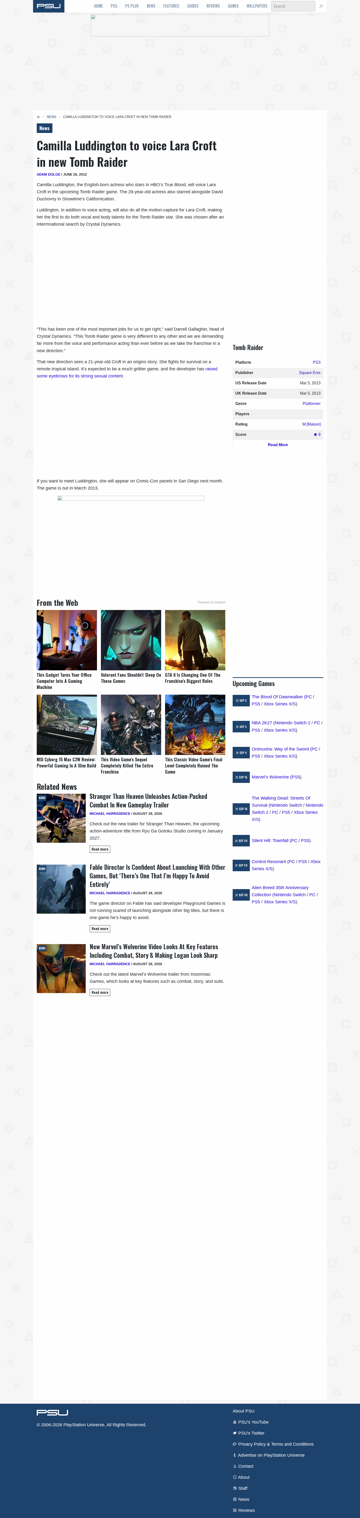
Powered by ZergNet (211, 602)
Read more (100, 849)
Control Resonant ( (270, 861)
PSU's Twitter (250, 1433)
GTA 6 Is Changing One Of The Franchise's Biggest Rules (192, 678)
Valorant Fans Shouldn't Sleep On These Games (131, 678)
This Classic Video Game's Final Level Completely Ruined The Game (193, 765)
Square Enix (310, 373)
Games (233, 6)
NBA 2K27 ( (263, 722)
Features (171, 6)
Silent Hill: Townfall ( (271, 840)
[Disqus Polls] (131, 1069)
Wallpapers (257, 6)
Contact (245, 1466)
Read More (278, 445)
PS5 (114, 6)
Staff (242, 1488)
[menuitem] (98, 6)
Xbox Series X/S (280, 703)
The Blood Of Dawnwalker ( (279, 696)
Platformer (312, 404)
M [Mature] (311, 424)
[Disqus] (131, 1197)
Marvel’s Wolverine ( (272, 777)
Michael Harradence (110, 814)
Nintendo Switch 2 (292, 722)
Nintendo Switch (286, 805)
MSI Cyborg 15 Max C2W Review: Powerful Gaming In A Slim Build (66, 762)
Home (98, 6)
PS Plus (132, 6)
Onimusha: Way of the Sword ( (282, 749)
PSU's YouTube (253, 1422)
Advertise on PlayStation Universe (271, 1455)
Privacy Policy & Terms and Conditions (275, 1444)
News (151, 6)
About (243, 1477)
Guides (193, 6)
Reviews (213, 6)
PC (309, 696)
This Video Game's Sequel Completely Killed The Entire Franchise (127, 765)
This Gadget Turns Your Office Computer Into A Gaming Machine (64, 681)
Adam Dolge (48, 174)
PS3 (317, 362)
